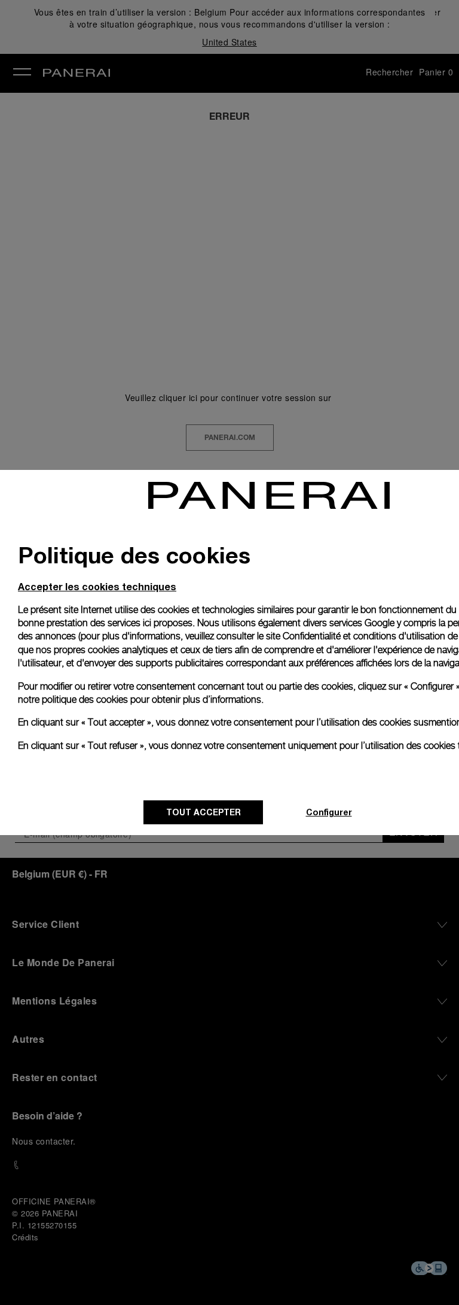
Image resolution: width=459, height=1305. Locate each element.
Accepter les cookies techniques (97, 586)
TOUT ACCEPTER (203, 812)
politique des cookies (85, 699)
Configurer (329, 812)
